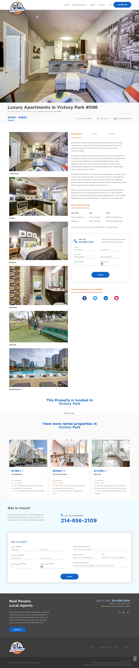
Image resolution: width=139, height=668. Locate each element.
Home (66, 5)
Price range (78, 262)
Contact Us (18, 629)
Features (111, 134)
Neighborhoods (79, 5)
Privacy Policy (126, 660)
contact (77, 254)
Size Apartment (78, 554)
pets (103, 554)
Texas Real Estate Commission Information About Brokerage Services (107, 665)
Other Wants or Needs (81, 563)
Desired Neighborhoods (81, 546)
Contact (102, 5)
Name (76, 247)
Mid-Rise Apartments (124, 118)
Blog (93, 5)
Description (76, 134)
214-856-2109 (122, 5)
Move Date (104, 262)
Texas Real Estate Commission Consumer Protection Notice (111, 662)
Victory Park (26, 111)
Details (94, 134)
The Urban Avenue (14, 111)
